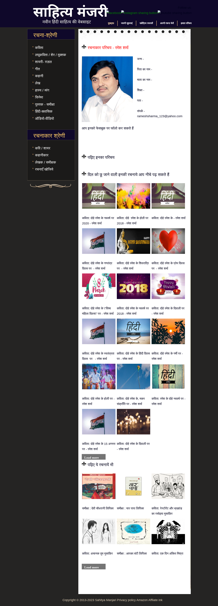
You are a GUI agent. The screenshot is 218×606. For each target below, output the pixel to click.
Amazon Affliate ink (149, 600)
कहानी (39, 76)
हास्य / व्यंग (42, 90)
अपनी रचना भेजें (167, 23)
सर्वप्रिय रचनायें (146, 23)
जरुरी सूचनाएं (127, 23)
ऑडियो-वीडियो (44, 118)
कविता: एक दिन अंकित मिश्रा (167, 553)
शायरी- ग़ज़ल (43, 62)
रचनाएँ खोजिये (44, 169)
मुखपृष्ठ (111, 23)
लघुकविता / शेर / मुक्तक (50, 55)
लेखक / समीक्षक (45, 162)
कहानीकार (41, 155)
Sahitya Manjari (105, 600)
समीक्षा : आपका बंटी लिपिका (132, 553)
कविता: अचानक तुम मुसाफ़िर (97, 553)
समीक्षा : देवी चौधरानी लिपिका (98, 508)
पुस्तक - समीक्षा (45, 104)
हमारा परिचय (186, 23)
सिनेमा (39, 97)
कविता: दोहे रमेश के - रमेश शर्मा (168, 218)
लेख (37, 83)
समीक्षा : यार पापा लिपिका (130, 508)
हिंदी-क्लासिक (43, 111)
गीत (37, 69)
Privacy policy (126, 600)
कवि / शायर (42, 148)
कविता (39, 48)
